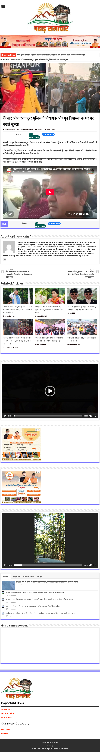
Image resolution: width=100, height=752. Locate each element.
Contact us (6, 717)
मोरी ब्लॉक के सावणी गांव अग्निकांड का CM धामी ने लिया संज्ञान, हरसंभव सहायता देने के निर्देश (19, 273)
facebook (49, 134)
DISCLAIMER (6, 709)
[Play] (5, 416)
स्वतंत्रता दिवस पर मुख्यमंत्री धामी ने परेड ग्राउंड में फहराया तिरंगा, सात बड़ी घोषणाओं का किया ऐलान (17, 309)
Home (5, 59)
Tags (39, 576)
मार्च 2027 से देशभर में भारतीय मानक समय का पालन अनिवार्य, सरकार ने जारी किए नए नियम (33, 606)
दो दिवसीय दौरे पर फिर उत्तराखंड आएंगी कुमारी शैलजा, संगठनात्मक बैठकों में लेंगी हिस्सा (49, 309)
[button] (50, 391)
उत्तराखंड (17, 59)
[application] (50, 391)
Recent (6, 576)
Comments (28, 576)
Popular (16, 576)
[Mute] (90, 416)
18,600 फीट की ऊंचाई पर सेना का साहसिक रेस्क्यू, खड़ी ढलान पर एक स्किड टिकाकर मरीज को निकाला (47, 582)
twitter (4, 734)
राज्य (11, 59)
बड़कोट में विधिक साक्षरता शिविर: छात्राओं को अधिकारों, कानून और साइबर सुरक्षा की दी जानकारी (17, 340)
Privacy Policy (7, 713)
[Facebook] (50, 745)
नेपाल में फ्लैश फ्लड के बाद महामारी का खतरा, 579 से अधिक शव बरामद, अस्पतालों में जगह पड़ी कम (35, 592)
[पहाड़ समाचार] (50, 17)
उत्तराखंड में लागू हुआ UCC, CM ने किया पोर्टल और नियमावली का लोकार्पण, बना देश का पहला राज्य (81, 273)
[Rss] (48, 745)
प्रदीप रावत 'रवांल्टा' (10, 130)
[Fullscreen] (94, 416)
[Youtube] (52, 745)
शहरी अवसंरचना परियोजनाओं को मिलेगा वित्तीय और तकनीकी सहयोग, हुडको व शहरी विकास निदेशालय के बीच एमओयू (40, 613)
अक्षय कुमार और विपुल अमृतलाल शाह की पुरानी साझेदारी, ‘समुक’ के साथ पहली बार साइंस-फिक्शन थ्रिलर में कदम (39, 599)
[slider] (48, 415)
